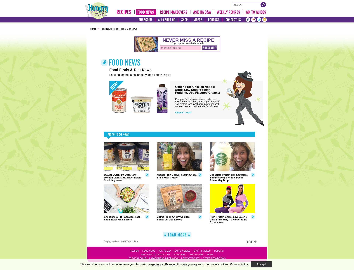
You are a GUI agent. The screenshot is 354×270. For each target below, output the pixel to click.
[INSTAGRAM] (264, 19)
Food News (145, 12)
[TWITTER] (259, 19)
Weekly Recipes (228, 12)
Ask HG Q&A (202, 12)
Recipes (124, 12)
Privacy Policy (191, 258)
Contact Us (233, 20)
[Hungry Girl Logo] (97, 10)
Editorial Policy (138, 258)
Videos (198, 20)
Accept (261, 264)
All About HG (166, 20)
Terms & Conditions (214, 258)
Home (210, 254)
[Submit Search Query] (263, 4)
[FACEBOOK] (248, 19)
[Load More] (177, 236)
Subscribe (145, 20)
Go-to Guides (182, 251)
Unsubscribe (196, 254)
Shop (184, 20)
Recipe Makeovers (174, 12)
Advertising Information (165, 258)
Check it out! (183, 112)
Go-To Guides (256, 12)
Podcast (214, 20)
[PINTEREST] (253, 19)
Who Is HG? (147, 254)
